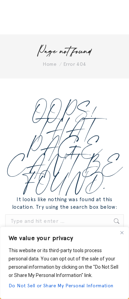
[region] (64, 263)
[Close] (122, 232)
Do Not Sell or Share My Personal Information (61, 285)
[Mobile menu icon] (115, 17)
